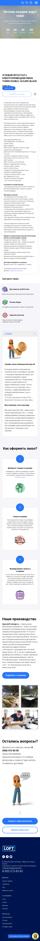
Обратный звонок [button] (7, 893)
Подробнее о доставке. (16, 273)
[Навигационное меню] (36, 3)
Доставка (5, 908)
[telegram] (7, 859)
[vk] (3, 859)
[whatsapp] (11, 859)
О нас (4, 901)
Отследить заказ (7, 929)
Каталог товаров (7, 883)
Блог (3, 890)
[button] (22, 2)
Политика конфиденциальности (12, 870)
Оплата (4, 905)
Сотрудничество (7, 926)
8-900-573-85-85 (12, 873)
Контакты (5, 911)
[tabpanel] (20, 389)
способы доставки (19, 480)
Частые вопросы (7, 920)
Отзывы (4, 923)
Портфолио (5, 886)
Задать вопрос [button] (8, 91)
